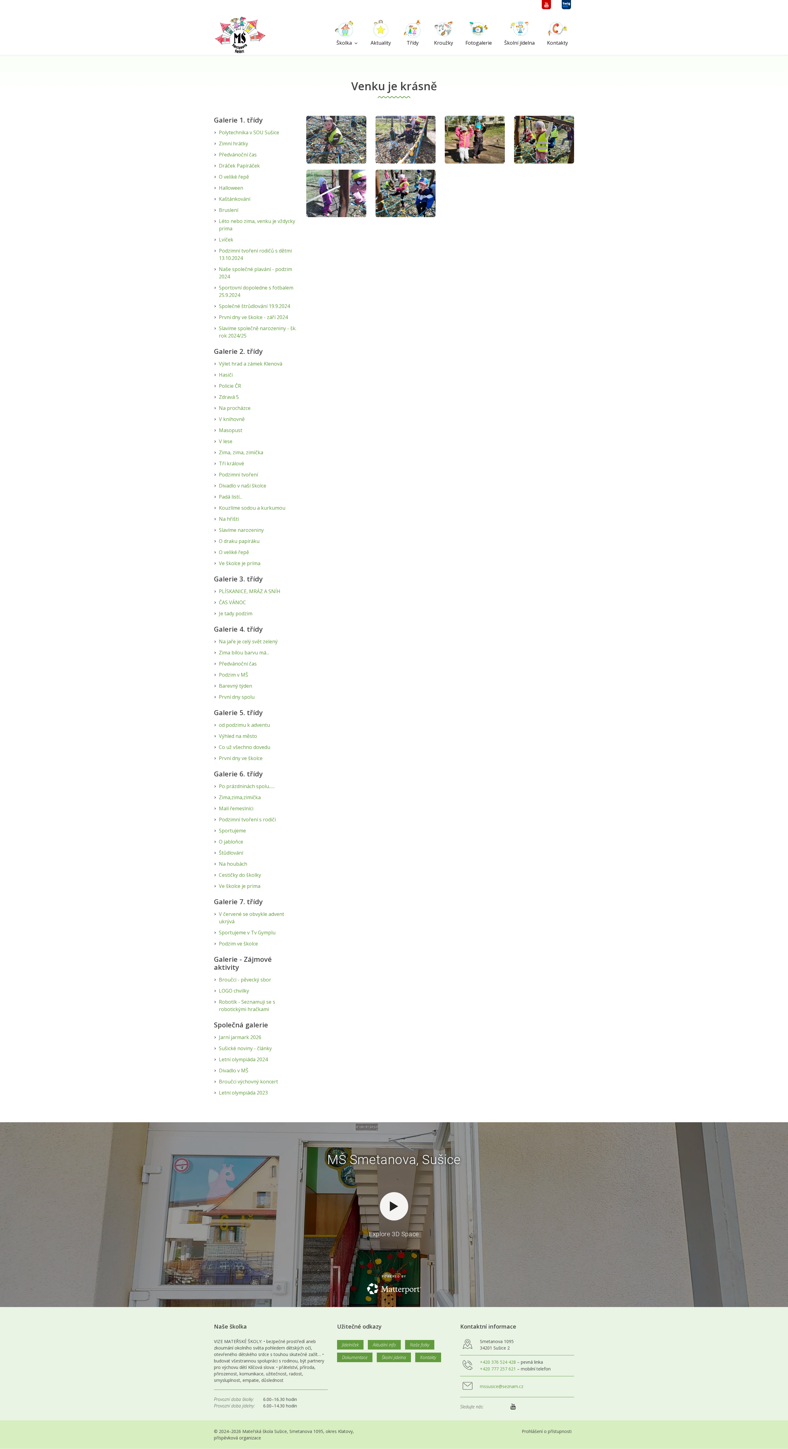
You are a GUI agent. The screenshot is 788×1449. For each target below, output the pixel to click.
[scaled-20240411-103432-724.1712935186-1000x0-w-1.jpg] (336, 193)
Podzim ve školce (238, 943)
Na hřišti (229, 519)
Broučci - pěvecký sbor (245, 979)
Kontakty (428, 1357)
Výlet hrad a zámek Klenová (250, 363)
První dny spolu (237, 697)
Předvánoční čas (238, 154)
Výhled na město (238, 736)
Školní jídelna (394, 1357)
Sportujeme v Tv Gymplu (247, 932)
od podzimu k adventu (244, 725)
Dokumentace (355, 1357)
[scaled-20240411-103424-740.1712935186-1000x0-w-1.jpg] (544, 140)
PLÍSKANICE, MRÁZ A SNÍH (249, 591)
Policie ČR (230, 385)
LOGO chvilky (234, 990)
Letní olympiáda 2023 (243, 1092)
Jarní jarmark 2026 (240, 1037)
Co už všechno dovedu (244, 747)
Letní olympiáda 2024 (243, 1059)
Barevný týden (235, 685)
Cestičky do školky (240, 875)
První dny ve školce (241, 758)
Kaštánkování (234, 199)
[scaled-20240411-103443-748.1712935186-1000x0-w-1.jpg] (406, 193)
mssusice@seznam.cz (501, 1386)
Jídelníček (350, 1345)
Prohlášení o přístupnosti (547, 1431)
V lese (225, 441)
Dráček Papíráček (239, 165)
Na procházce (235, 408)
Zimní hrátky (233, 143)
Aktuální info (384, 1345)
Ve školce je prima (239, 886)
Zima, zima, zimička (241, 452)
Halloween (231, 187)
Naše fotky (419, 1345)
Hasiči (226, 374)
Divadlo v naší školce (242, 485)
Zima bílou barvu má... (244, 652)
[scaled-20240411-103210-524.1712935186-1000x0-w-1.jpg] (406, 140)
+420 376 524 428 (498, 1362)
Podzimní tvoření (238, 474)
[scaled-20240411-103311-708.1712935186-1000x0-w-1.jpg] (475, 140)
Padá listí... (230, 496)
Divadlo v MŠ (233, 1070)
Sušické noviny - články (245, 1048)
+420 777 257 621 (498, 1369)
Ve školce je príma (239, 563)
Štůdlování (231, 852)
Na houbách (233, 863)
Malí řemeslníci (236, 808)
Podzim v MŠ (233, 674)
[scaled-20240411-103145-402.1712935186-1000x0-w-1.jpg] (336, 140)
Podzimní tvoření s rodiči (247, 819)
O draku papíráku (239, 541)
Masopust (230, 430)
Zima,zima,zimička (240, 797)
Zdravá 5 (229, 397)
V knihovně (232, 419)
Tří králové (231, 463)
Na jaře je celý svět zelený (248, 641)
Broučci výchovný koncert (248, 1081)
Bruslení (228, 210)
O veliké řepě (234, 176)
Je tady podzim (235, 613)
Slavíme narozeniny (241, 530)
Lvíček (226, 239)
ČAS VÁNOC (232, 602)
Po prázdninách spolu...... (247, 786)
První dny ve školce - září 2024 (253, 317)
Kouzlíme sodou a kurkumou (252, 507)
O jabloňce (231, 841)
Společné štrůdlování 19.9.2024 (254, 306)
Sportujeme (232, 830)
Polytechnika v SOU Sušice (249, 132)
